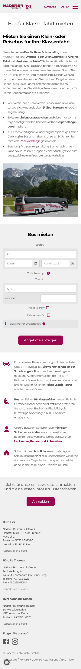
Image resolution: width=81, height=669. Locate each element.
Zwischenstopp (36, 273)
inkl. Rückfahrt (36, 308)
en (68, 6)
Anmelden (40, 502)
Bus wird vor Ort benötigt (25, 323)
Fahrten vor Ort (36, 315)
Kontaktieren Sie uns (15, 550)
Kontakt (50, 6)
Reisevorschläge (30, 141)
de (62, 6)
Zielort (39, 279)
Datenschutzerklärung (45, 659)
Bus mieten (68, 659)
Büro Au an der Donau (17, 599)
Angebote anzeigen (40, 340)
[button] (7, 662)
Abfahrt (39, 244)
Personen (10, 298)
